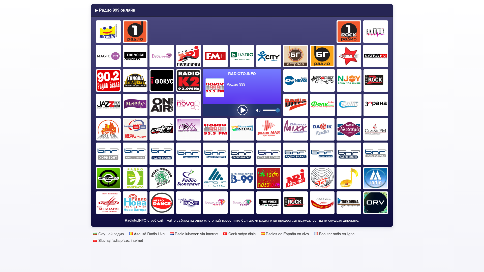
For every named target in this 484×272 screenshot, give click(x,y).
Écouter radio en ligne (336, 233)
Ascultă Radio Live (149, 233)
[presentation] (242, 110)
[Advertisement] (242, 31)
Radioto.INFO (242, 73)
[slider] (278, 110)
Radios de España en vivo (287, 233)
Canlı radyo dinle (241, 233)
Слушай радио (110, 233)
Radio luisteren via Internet (196, 233)
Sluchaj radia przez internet (120, 240)
